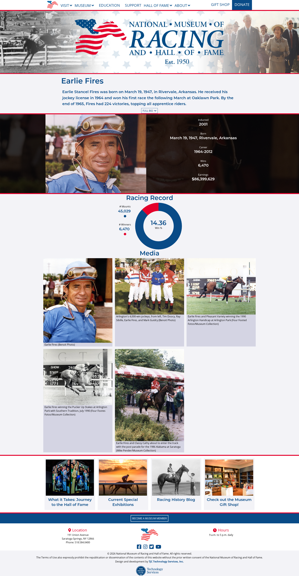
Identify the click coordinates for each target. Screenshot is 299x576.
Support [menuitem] (133, 5)
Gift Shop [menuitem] (220, 4)
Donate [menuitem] (242, 4)
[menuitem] (52, 4)
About (181, 5)
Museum (83, 5)
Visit (65, 5)
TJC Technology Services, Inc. (166, 561)
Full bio (148, 110)
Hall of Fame (156, 5)
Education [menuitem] (109, 5)
